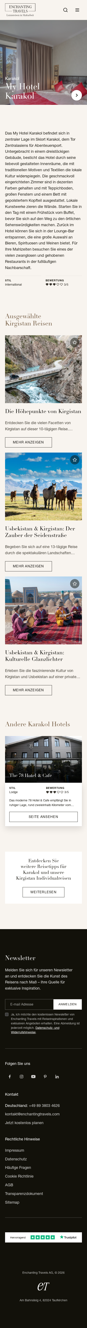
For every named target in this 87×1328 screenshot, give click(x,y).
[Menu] (77, 10)
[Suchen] (65, 10)
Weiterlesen (43, 892)
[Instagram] (21, 1076)
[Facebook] (9, 1076)
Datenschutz (16, 1159)
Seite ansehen (43, 817)
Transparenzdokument (24, 1193)
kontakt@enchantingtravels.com (32, 1114)
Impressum (14, 1150)
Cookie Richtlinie (19, 1176)
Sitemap (12, 1202)
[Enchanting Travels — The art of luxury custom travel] (20, 10)
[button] (74, 342)
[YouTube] (33, 1076)
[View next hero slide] (76, 95)
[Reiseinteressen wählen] (45, 1076)
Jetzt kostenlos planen (24, 1122)
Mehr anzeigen (28, 442)
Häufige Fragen (18, 1167)
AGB (9, 1184)
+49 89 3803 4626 (44, 1105)
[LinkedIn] (57, 1076)
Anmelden (67, 1004)
